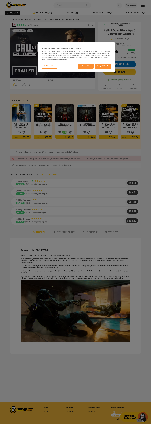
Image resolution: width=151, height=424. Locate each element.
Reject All (85, 66)
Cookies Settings (49, 66)
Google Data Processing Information (56, 59)
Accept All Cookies (103, 66)
